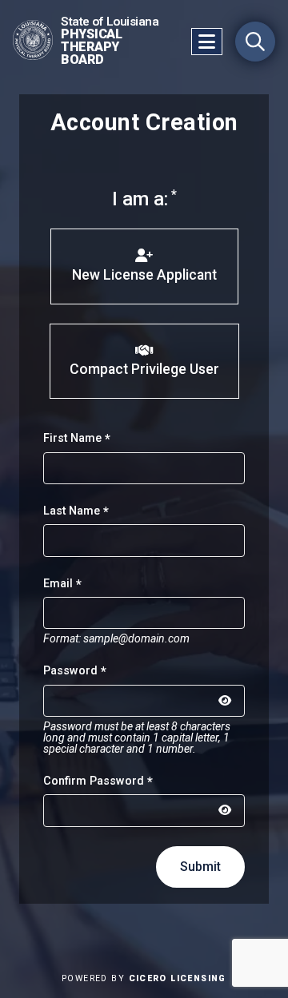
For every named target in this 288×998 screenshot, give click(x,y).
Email (58, 583)
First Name (72, 438)
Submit (200, 866)
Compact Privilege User (144, 369)
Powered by (144, 978)
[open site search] (255, 42)
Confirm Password (93, 781)
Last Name (71, 511)
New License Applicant (144, 275)
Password (70, 671)
